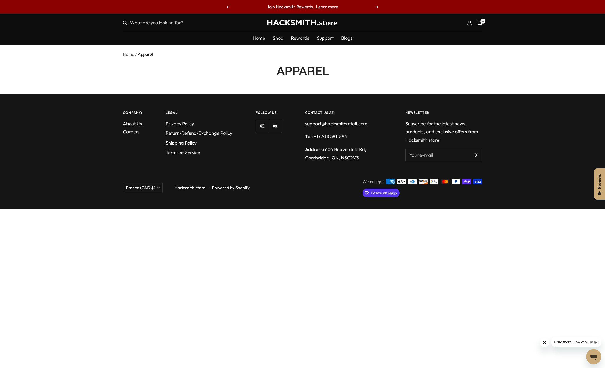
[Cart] (479, 23)
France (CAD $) (140, 187)
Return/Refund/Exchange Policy (199, 133)
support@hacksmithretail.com (336, 124)
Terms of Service (183, 152)
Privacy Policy (180, 124)
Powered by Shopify (231, 187)
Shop (278, 38)
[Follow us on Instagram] (262, 126)
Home (259, 38)
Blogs (347, 38)
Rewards (300, 38)
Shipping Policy (181, 143)
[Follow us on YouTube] (275, 126)
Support (325, 38)
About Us (132, 124)
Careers (131, 132)
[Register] (475, 155)
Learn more (327, 6)
